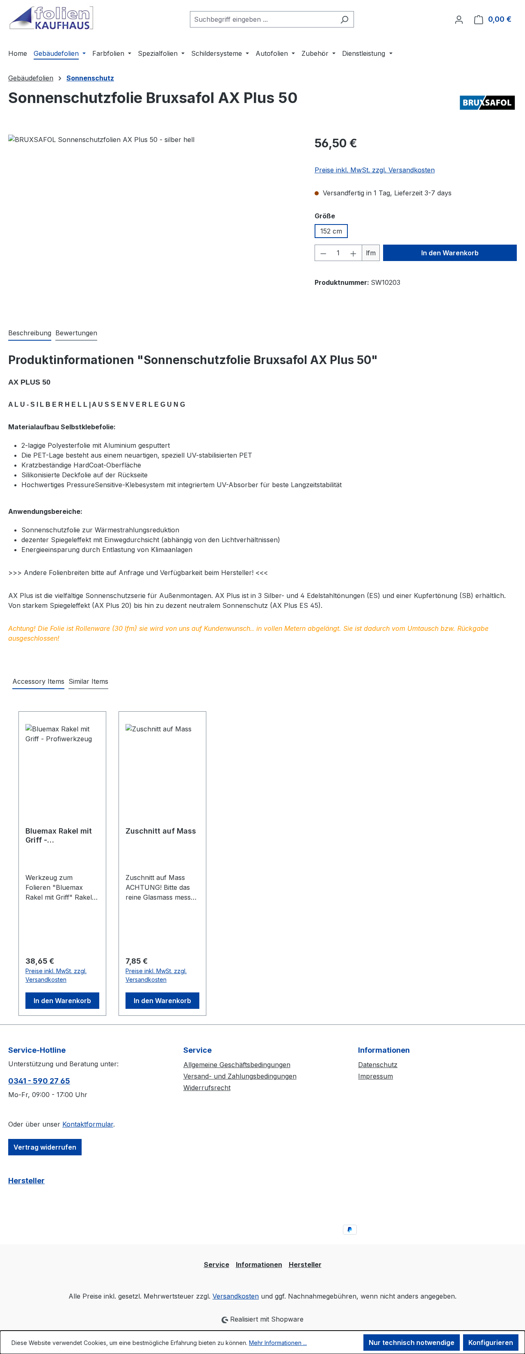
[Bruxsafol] (487, 103)
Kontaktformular (87, 1124)
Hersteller (26, 1180)
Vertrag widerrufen (45, 1147)
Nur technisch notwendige (411, 1342)
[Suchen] (344, 19)
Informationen (259, 1264)
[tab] (29, 333)
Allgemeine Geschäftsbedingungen (236, 1065)
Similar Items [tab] (88, 681)
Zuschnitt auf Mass (161, 831)
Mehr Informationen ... (278, 1342)
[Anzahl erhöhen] (353, 253)
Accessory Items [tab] (38, 681)
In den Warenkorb (450, 253)
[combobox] (262, 19)
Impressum (375, 1076)
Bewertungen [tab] (76, 333)
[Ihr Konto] (459, 19)
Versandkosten (235, 1296)
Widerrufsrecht (207, 1088)
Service (216, 1264)
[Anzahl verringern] (323, 253)
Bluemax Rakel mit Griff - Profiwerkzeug (58, 836)
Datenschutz (377, 1065)
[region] (153, 223)
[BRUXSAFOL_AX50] (153, 223)
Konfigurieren (490, 1342)
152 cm (331, 231)
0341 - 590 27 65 (39, 1081)
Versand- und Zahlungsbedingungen (240, 1076)
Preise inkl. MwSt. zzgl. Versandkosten (375, 170)
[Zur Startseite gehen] (51, 17)
